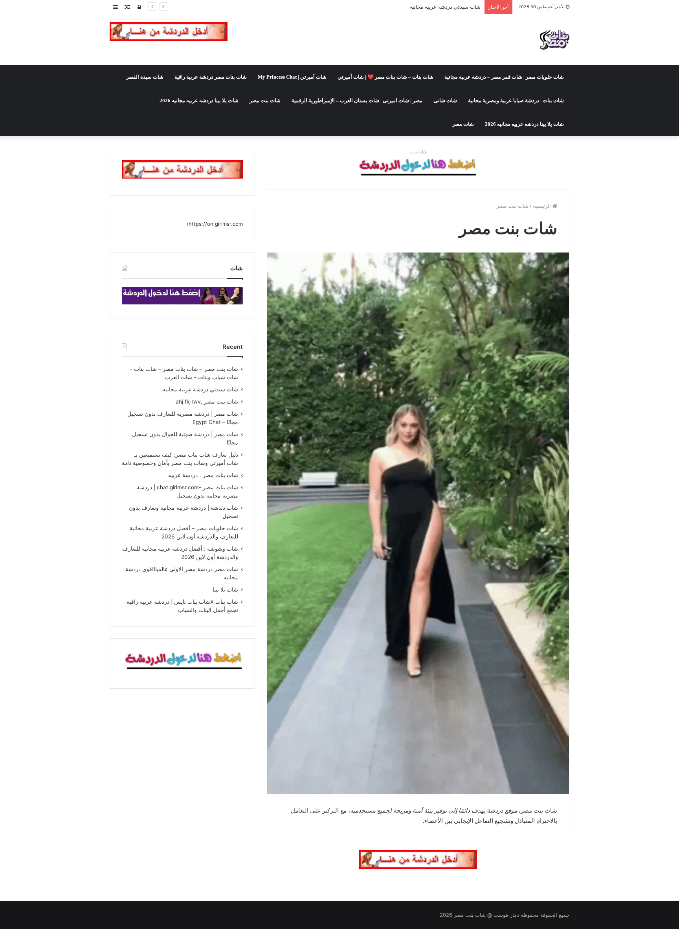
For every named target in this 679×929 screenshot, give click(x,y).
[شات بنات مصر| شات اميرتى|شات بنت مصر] (554, 40)
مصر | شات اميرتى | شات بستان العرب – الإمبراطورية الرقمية (357, 100)
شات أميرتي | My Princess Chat (292, 77)
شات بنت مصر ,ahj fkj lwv (451, 7)
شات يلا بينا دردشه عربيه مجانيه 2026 (199, 100)
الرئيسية (542, 206)
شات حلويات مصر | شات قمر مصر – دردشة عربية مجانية (504, 77)
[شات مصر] (418, 167)
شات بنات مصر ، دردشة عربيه (203, 475)
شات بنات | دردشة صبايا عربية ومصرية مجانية (516, 100)
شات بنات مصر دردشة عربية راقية (210, 77)
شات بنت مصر (265, 100)
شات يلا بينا (225, 589)
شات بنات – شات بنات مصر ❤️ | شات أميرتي (385, 77)
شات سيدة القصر (144, 77)
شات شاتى (445, 100)
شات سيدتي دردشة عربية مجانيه (200, 389)
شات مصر (463, 124)
